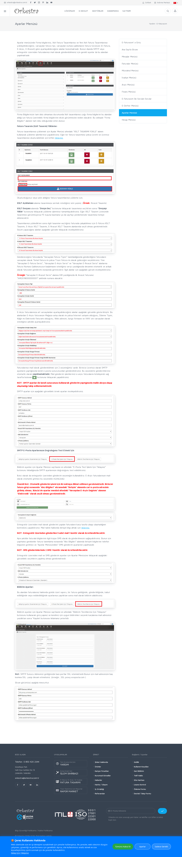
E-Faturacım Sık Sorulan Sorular (137, 99)
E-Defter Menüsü (130, 105)
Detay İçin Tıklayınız (20, 853)
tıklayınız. (59, 138)
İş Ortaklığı (99, 789)
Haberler (98, 780)
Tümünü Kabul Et (123, 846)
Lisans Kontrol (140, 784)
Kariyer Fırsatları (102, 771)
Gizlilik (136, 762)
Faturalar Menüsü (130, 63)
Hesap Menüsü (129, 120)
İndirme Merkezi (163, 2)
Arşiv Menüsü (128, 84)
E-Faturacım (162, 23)
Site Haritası (139, 780)
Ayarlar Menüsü (129, 112)
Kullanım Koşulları (141, 766)
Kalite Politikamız (45, 830)
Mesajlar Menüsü (129, 56)
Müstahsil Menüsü (130, 70)
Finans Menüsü (129, 91)
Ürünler (98, 766)
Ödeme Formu (140, 789)
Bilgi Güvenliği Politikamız (26, 830)
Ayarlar (142, 846)
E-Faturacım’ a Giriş (131, 42)
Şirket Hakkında (101, 762)
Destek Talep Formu (142, 793)
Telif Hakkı (138, 775)
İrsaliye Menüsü (129, 77)
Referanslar (100, 793)
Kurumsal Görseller (103, 775)
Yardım (152, 23)
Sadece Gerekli (161, 846)
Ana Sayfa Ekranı (130, 49)
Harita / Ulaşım (101, 784)
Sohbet (147, 2)
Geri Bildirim (139, 771)
